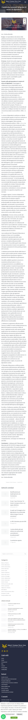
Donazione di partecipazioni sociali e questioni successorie (15, 609)
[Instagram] (7, 651)
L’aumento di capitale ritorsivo (14, 603)
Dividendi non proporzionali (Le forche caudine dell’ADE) (16, 624)
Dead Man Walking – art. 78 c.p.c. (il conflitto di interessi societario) (17, 630)
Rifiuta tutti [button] (19, 714)
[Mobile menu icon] (25, 2)
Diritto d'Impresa (13, 482)
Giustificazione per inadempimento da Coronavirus (15, 494)
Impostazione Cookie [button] (10, 714)
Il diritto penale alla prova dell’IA (14, 613)
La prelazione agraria (16, 540)
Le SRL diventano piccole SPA (18, 521)
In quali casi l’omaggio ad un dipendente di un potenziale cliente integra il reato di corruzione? (17, 513)
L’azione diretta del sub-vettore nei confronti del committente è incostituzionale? (16, 532)
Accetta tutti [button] (14, 717)
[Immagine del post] (5, 494)
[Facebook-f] (2, 651)
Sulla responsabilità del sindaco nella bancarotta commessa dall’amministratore (16, 619)
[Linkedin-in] (4, 651)
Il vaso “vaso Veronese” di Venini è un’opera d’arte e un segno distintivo (17, 503)
